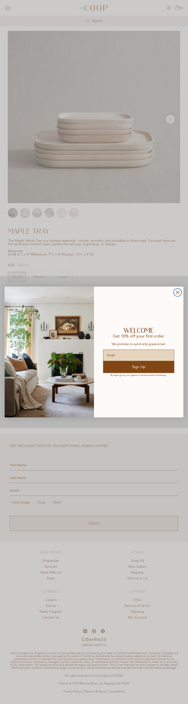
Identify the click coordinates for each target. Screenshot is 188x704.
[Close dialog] (178, 293)
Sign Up (138, 367)
